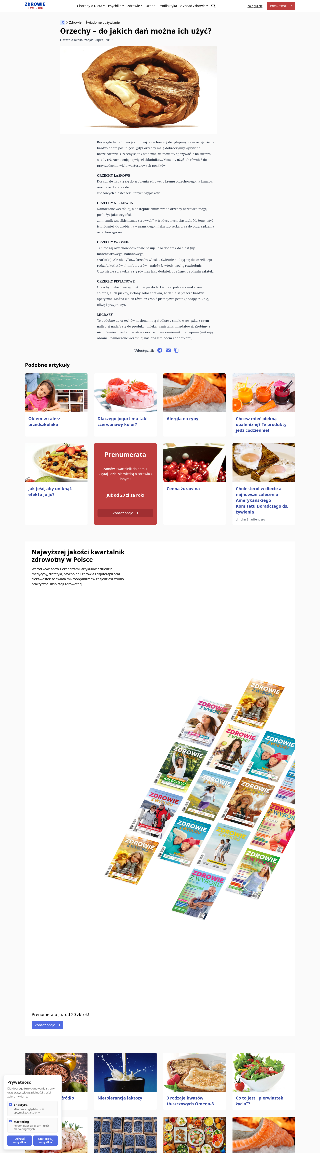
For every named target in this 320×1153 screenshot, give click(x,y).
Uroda (150, 6)
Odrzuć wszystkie (19, 1140)
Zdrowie (133, 6)
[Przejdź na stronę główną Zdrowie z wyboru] (35, 5)
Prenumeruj (278, 6)
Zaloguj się (255, 6)
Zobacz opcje (123, 513)
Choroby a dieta (89, 6)
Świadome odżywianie (103, 22)
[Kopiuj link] (176, 350)
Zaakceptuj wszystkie (45, 1140)
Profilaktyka (168, 6)
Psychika (115, 6)
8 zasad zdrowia (193, 6)
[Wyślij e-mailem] (168, 350)
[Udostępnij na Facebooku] (159, 350)
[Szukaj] (213, 6)
